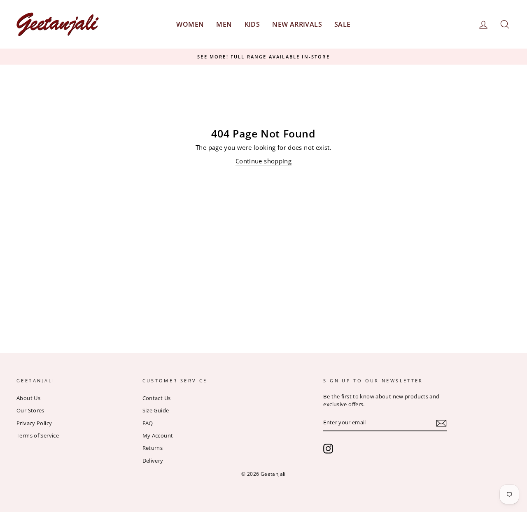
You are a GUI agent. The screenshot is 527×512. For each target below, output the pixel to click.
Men (224, 24)
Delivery (152, 460)
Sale (342, 24)
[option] (263, 57)
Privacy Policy (34, 423)
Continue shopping (263, 161)
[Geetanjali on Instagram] (328, 449)
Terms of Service (37, 435)
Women (190, 24)
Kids (252, 24)
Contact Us (156, 398)
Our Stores (30, 410)
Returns (152, 447)
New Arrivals (297, 24)
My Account (157, 435)
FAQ (147, 423)
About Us (28, 398)
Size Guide (155, 410)
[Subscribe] (441, 423)
